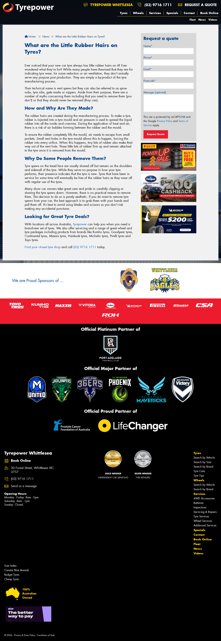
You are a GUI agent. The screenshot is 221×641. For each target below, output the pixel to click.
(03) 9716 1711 (158, 5)
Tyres (123, 13)
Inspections (200, 507)
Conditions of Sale (46, 635)
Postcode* (149, 81)
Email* (147, 69)
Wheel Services (203, 521)
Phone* (147, 57)
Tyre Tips (199, 475)
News (202, 19)
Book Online (209, 13)
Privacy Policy (164, 121)
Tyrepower (80, 224)
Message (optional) (154, 92)
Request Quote (156, 134)
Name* (147, 46)
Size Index (10, 566)
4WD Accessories (204, 498)
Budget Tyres (11, 575)
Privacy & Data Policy (24, 635)
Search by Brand (203, 466)
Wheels (138, 13)
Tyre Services (201, 516)
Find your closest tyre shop (42, 247)
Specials (172, 13)
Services (155, 13)
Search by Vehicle (204, 457)
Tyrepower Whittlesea (111, 5)
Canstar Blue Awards (16, 570)
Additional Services (205, 525)
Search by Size (202, 462)
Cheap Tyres (11, 579)
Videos (212, 19)
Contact (189, 13)
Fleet (193, 19)
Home (32, 36)
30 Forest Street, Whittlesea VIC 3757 (32, 470)
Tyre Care (199, 471)
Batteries (198, 503)
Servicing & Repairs (205, 512)
